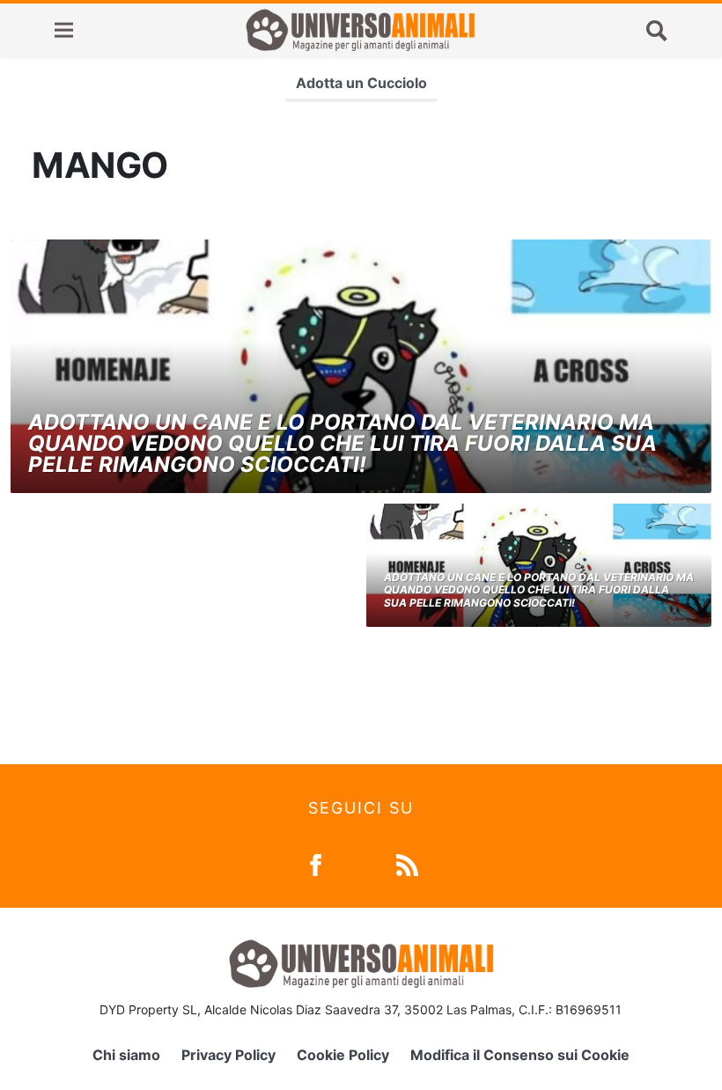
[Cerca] (656, 29)
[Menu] (64, 30)
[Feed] (407, 863)
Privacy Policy (228, 1055)
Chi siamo (126, 1055)
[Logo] (360, 30)
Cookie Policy (343, 1055)
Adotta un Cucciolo (361, 83)
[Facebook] (316, 863)
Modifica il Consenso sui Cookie (520, 1055)
